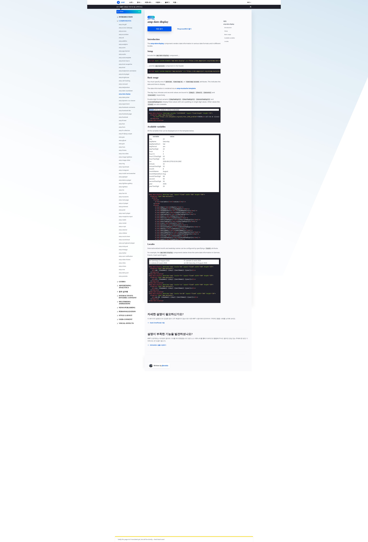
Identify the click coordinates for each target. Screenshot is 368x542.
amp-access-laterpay (125, 28)
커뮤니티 (148, 2)
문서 (138, 2)
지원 (174, 2)
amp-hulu (122, 147)
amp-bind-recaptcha (125, 64)
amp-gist (122, 144)
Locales (226, 41)
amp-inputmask (124, 167)
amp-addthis (123, 41)
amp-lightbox (123, 187)
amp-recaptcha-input (126, 216)
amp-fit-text (122, 120)
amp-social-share (124, 236)
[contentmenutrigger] (236, 21)
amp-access (122, 31)
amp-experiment (124, 104)
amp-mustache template (186, 88)
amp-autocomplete (125, 57)
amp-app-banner (124, 51)
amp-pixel (122, 210)
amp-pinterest (123, 206)
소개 (130, 2)
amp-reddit (122, 220)
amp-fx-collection (124, 130)
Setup (226, 31)
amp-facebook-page (125, 114)
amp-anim (122, 48)
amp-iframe (122, 150)
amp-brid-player (124, 74)
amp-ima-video (124, 154)
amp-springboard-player (127, 243)
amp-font (122, 124)
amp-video (122, 263)
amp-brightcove (124, 77)
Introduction (228, 27)
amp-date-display (124, 94)
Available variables (229, 38)
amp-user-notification (126, 256)
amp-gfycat (122, 140)
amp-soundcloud (124, 240)
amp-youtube (123, 276)
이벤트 (158, 2)
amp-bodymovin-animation (127, 71)
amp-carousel (123, 84)
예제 (153, 19)
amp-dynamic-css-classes (127, 100)
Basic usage (227, 34)
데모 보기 (159, 29)
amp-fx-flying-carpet (125, 134)
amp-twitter (122, 253)
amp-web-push (124, 273)
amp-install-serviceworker (127, 173)
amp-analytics (123, 44)
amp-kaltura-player (125, 180)
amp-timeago (123, 250)
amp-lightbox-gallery (125, 183)
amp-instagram (124, 170)
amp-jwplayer (123, 177)
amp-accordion (124, 34)
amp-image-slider (124, 160)
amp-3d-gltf (123, 24)
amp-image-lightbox (125, 157)
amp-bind (122, 67)
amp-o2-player (123, 203)
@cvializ (165, 366)
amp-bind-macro (124, 61)
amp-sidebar (123, 233)
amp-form (122, 127)
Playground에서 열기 (184, 29)
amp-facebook (123, 117)
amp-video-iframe (124, 259)
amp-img (122, 163)
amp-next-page (124, 200)
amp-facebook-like (125, 110)
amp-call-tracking (124, 81)
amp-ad (121, 38)
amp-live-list (123, 193)
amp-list (121, 190)
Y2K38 (151, 110)
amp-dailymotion (124, 87)
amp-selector (123, 230)
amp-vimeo (122, 266)
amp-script (122, 226)
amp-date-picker (124, 97)
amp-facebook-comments (127, 107)
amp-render (123, 223)
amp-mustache (124, 196)
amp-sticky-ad (123, 246)
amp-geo (122, 137)
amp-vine (122, 269)
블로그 (167, 2)
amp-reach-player (124, 213)
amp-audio (122, 54)
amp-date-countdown (126, 91)
